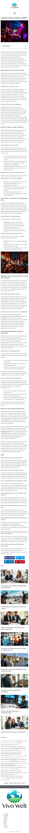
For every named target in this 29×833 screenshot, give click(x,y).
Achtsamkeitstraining (23, 740)
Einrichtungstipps (19, 746)
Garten (5, 817)
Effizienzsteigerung (7, 746)
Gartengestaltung (19, 752)
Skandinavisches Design (8, 770)
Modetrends (14, 761)
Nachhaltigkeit (8, 765)
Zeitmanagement (5, 779)
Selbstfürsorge (15, 769)
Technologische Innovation (21, 772)
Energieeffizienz (18, 748)
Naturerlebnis (19, 765)
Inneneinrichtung (4, 757)
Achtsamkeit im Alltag (11, 740)
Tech (5, 823)
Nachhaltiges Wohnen (23, 763)
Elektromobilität (6, 748)
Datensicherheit (13, 742)
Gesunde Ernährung (10, 754)
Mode (5, 820)
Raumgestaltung (20, 767)
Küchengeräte (19, 757)
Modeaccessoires (5, 761)
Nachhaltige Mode (12, 763)
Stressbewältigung (7, 772)
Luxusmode (23, 759)
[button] (14, 13)
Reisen (5, 822)
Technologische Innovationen (9, 774)
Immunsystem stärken (22, 755)
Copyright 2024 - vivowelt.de (14, 831)
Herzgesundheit (13, 755)
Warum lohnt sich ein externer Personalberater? (13, 732)
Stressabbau (18, 770)
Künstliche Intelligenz (9, 759)
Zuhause (6, 815)
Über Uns (6, 825)
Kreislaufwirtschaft (12, 757)
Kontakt (6, 827)
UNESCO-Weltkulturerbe (18, 776)
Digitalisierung (15, 744)
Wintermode (3, 778)
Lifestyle (6, 783)
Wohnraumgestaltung (14, 778)
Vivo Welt (6, 814)
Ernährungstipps (10, 752)
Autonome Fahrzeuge (5, 742)
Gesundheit (5, 755)
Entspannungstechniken (10, 750)
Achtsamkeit (3, 740)
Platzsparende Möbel (7, 767)
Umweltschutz (7, 776)
